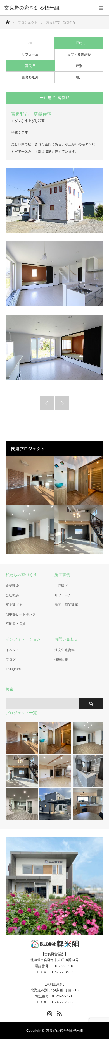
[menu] (101, 8)
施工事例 (62, 574)
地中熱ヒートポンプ (21, 614)
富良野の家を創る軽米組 (64, 1031)
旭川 (79, 77)
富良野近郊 (30, 77)
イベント (12, 650)
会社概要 (12, 595)
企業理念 (12, 586)
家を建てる (14, 605)
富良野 (30, 66)
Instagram (13, 669)
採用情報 (61, 659)
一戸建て (79, 43)
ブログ (11, 659)
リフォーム (30, 54)
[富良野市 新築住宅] (30, 480)
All (30, 43)
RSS (58, 1012)
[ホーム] (7, 20)
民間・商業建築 (79, 54)
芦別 (79, 66)
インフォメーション (23, 639)
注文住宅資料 (64, 650)
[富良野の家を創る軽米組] (46, 8)
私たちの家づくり (21, 574)
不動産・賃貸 (16, 624)
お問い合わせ (66, 639)
